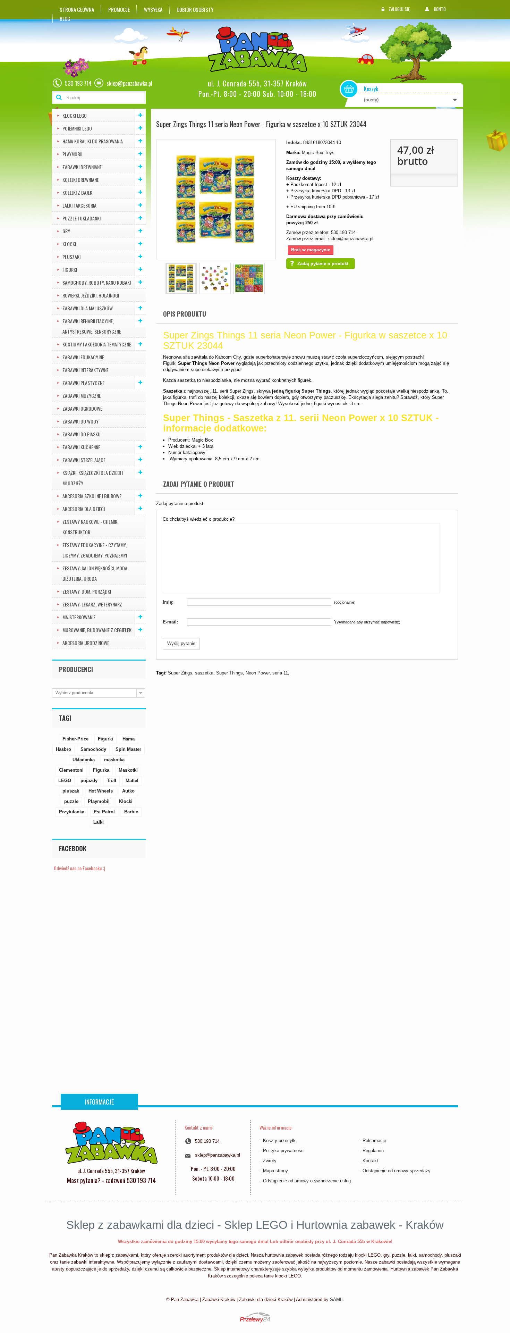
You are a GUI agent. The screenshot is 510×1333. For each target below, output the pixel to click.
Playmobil (99, 801)
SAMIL (337, 1299)
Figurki (69, 269)
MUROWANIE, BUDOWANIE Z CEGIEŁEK (96, 630)
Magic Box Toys (318, 152)
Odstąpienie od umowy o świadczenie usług (307, 1180)
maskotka (114, 759)
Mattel (132, 780)
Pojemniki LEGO (77, 128)
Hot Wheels (100, 791)
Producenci (76, 669)
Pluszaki (71, 256)
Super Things (229, 673)
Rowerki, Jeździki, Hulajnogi (90, 295)
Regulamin (373, 1150)
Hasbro (63, 749)
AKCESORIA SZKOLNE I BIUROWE (91, 496)
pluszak (70, 791)
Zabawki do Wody (80, 421)
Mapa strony (275, 1170)
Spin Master (128, 749)
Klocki (69, 244)
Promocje (119, 9)
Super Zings (180, 673)
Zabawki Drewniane (82, 166)
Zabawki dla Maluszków (87, 308)
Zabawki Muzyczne (81, 395)
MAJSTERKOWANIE (78, 617)
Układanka (84, 759)
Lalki (98, 822)
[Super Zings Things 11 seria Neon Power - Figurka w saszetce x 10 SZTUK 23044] (181, 278)
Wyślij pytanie (181, 643)
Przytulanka (71, 811)
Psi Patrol (104, 811)
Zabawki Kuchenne (81, 447)
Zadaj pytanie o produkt (322, 263)
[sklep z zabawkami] (111, 1142)
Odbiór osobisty (195, 9)
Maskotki (128, 770)
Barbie (131, 811)
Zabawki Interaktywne (85, 370)
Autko (128, 791)
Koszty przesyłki (280, 1140)
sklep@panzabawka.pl (350, 238)
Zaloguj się (399, 9)
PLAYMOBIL (72, 154)
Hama (128, 738)
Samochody (93, 749)
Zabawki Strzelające (83, 459)
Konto (440, 9)
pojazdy (88, 780)
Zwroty (270, 1160)
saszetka (204, 673)
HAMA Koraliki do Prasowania (92, 141)
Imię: (168, 602)
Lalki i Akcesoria (79, 205)
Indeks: (294, 142)
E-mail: (170, 621)
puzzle (71, 801)
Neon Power (258, 673)
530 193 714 (343, 232)
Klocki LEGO (74, 115)
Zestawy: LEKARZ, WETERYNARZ (92, 604)
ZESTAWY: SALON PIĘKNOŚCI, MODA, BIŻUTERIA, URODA (95, 573)
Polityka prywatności (284, 1150)
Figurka (101, 770)
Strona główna (77, 9)
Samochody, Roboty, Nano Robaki (96, 282)
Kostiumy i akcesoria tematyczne (96, 344)
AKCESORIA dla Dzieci (83, 508)
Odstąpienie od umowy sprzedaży (397, 1170)
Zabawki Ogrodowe (82, 408)
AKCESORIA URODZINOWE (85, 642)
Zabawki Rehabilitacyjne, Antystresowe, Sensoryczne (91, 326)
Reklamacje (374, 1140)
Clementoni (71, 770)
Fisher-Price (75, 738)
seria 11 (280, 673)
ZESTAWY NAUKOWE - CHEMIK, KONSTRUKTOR (90, 527)
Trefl (111, 780)
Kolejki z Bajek (77, 192)
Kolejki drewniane (80, 179)
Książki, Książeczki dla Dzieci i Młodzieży (92, 478)
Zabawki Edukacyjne (83, 357)
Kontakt (370, 1160)
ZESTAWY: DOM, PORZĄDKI (86, 591)
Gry (66, 231)
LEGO (64, 780)
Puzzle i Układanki (81, 218)
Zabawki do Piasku (81, 434)
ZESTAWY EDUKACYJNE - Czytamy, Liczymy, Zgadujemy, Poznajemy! (94, 550)
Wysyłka (153, 9)
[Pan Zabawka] (260, 49)
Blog (65, 18)
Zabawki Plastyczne (83, 382)
